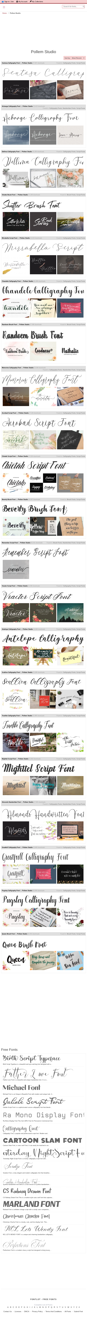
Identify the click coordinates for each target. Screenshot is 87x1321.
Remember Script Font (10, 543)
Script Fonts (80, 63)
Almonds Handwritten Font (11, 802)
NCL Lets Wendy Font (35, 1229)
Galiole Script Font (32, 1101)
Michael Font (22, 1088)
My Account (22, 1)
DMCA (26, 1311)
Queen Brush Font (8, 934)
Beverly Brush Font (8, 499)
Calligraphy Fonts (69, 63)
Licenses (18, 1311)
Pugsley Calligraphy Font (11, 890)
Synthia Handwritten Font (20, 1179)
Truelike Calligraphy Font (11, 715)
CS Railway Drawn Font (27, 1192)
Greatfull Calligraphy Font (11, 847)
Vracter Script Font (8, 586)
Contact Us (7, 1311)
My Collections (37, 1)
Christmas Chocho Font (26, 1217)
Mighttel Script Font (9, 759)
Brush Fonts (71, 195)
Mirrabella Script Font (9, 238)
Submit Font (78, 1311)
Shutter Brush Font (8, 195)
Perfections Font (24, 1243)
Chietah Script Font (9, 456)
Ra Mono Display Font (43, 1115)
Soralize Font (18, 1167)
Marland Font (31, 1204)
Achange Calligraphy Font (11, 106)
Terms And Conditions (54, 1311)
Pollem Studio (27, 63)
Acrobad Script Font (9, 413)
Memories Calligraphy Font (11, 368)
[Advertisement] (43, 30)
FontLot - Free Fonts (43, 1299)
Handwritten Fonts (69, 108)
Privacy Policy (37, 1311)
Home (4, 13)
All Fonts (68, 1311)
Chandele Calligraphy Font (11, 281)
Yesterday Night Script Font (43, 1153)
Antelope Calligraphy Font (11, 629)
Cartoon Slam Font (42, 1140)
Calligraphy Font (20, 1128)
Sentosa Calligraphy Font (11, 63)
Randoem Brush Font (9, 324)
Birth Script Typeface (31, 1059)
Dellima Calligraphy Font (10, 151)
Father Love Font (35, 1073)
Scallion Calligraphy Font (11, 672)
